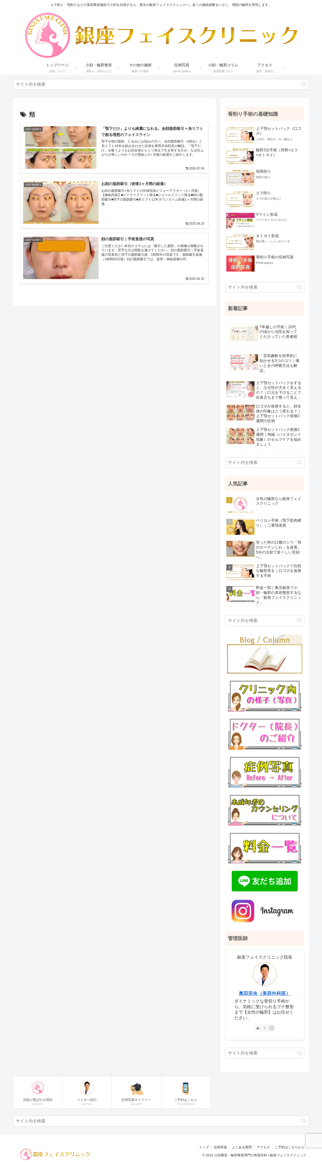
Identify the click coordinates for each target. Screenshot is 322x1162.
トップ (204, 1147)
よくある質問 (242, 1147)
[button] (304, 84)
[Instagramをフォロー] (271, 1028)
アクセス (263, 1147)
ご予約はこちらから (290, 1147)
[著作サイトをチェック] (258, 1028)
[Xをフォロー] (265, 1028)
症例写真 (220, 1147)
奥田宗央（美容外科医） (265, 993)
